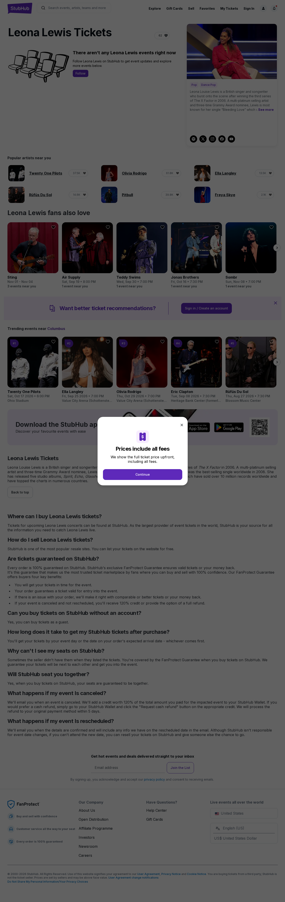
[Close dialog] (181, 425)
